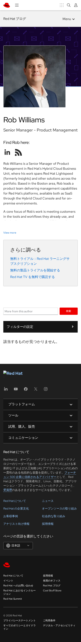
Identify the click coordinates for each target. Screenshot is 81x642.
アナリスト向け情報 (16, 524)
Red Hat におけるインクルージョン (19, 592)
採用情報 (48, 524)
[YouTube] (15, 390)
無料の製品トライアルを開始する (35, 270)
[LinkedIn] (5, 390)
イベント (8, 580)
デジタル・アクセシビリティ (59, 625)
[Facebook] (25, 390)
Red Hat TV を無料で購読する (32, 277)
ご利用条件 (49, 620)
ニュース (48, 501)
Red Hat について (14, 501)
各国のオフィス (51, 580)
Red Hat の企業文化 (16, 508)
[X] (35, 390)
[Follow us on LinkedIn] (7, 152)
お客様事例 (10, 516)
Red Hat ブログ (14, 19)
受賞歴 (7, 490)
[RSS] (18, 152)
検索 (68, 311)
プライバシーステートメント (19, 620)
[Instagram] (45, 390)
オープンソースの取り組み (59, 508)
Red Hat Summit (12, 598)
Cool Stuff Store (52, 590)
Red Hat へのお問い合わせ (18, 585)
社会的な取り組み (53, 516)
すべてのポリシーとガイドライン (19, 627)
